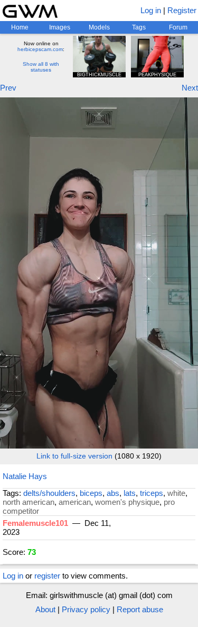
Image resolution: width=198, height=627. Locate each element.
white (176, 493)
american (75, 501)
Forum (178, 27)
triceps (151, 493)
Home (20, 27)
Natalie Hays (25, 476)
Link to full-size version (74, 456)
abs (113, 493)
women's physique (127, 501)
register (47, 575)
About (45, 609)
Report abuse (140, 609)
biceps (91, 493)
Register (181, 10)
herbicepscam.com (40, 49)
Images (59, 27)
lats (130, 493)
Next (190, 87)
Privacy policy (86, 609)
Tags (139, 27)
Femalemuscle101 (35, 523)
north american (28, 501)
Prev (8, 87)
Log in (150, 10)
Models (99, 27)
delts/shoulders (49, 493)
